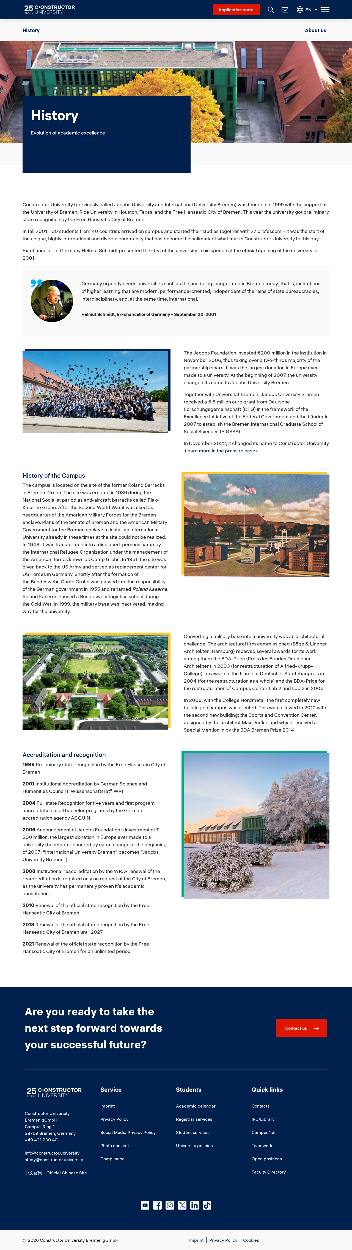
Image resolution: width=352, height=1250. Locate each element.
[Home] (53, 9)
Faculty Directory (269, 1172)
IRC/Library (263, 1119)
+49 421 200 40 (41, 1139)
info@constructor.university (52, 1153)
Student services (193, 1132)
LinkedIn (194, 1205)
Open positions (267, 1158)
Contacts (261, 1106)
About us (315, 30)
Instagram (170, 1205)
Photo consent (114, 1145)
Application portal (236, 9)
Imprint (107, 1106)
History (31, 30)
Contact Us (284, 10)
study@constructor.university (54, 1159)
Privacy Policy (114, 1119)
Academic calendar (196, 1106)
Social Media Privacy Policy (128, 1132)
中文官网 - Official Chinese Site (56, 1172)
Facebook (157, 1205)
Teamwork (262, 1145)
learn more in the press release (220, 450)
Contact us (296, 1028)
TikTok (207, 1205)
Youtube (145, 1205)
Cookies (251, 1240)
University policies (194, 1145)
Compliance (112, 1158)
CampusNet (264, 1132)
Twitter (182, 1205)
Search (270, 9)
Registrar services (194, 1119)
